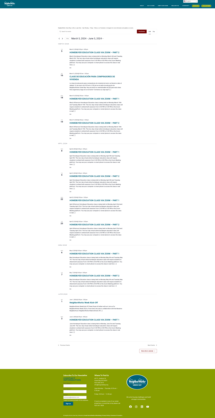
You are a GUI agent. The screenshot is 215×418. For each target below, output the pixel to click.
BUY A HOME (150, 5)
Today (67, 38)
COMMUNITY (185, 5)
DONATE (196, 5)
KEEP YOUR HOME (163, 5)
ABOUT (142, 5)
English (188, 1)
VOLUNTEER (206, 5)
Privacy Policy (106, 415)
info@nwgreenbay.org (101, 385)
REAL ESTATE (175, 5)
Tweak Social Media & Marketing (92, 415)
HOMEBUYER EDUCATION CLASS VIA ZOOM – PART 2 (94, 52)
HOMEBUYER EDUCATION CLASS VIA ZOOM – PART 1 (94, 99)
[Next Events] (62, 39)
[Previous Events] (59, 39)
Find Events (142, 31)
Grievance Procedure (116, 415)
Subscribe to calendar (147, 351)
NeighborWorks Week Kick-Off (84, 302)
